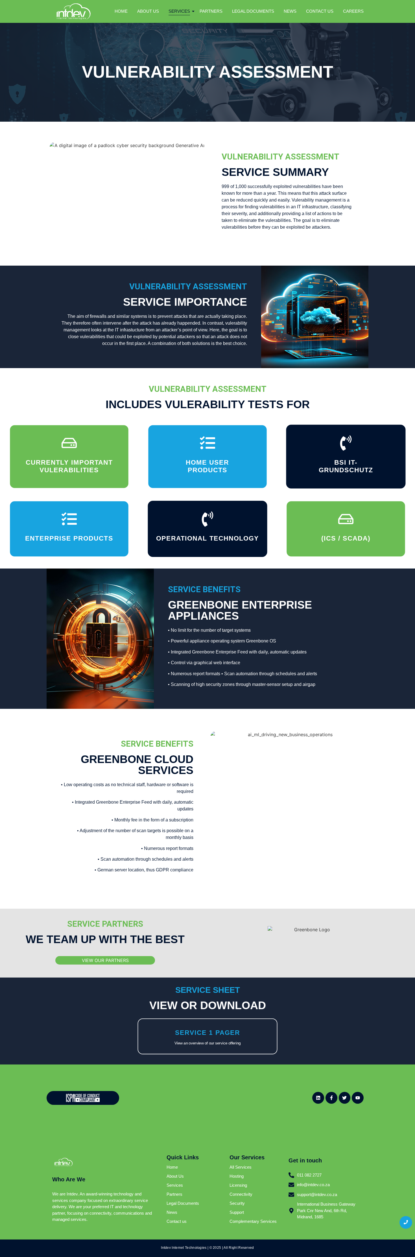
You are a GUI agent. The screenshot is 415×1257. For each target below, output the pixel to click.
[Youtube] (358, 1098)
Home (172, 1167)
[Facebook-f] (331, 1098)
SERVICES (179, 11)
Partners (174, 1194)
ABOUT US (148, 11)
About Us (175, 1176)
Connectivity (241, 1194)
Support (237, 1212)
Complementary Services (253, 1221)
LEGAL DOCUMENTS (253, 11)
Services (175, 1185)
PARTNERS (211, 11)
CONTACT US (319, 11)
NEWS (290, 11)
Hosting (237, 1176)
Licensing (238, 1185)
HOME (121, 11)
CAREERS (353, 11)
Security (237, 1203)
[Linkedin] (318, 1098)
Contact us (177, 1221)
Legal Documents (183, 1203)
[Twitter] (345, 1098)
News (172, 1212)
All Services (241, 1167)
